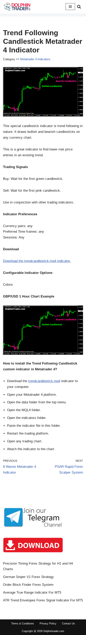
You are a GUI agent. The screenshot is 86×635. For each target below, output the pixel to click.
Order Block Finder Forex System (28, 585)
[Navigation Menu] (70, 6)
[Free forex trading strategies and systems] (17, 7)
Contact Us (68, 623)
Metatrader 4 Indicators (35, 59)
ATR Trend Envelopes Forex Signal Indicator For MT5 (43, 600)
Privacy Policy (48, 623)
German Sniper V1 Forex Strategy (28, 577)
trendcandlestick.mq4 (44, 381)
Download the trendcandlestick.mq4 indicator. (37, 261)
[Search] (79, 7)
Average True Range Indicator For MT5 (32, 592)
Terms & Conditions (22, 623)
